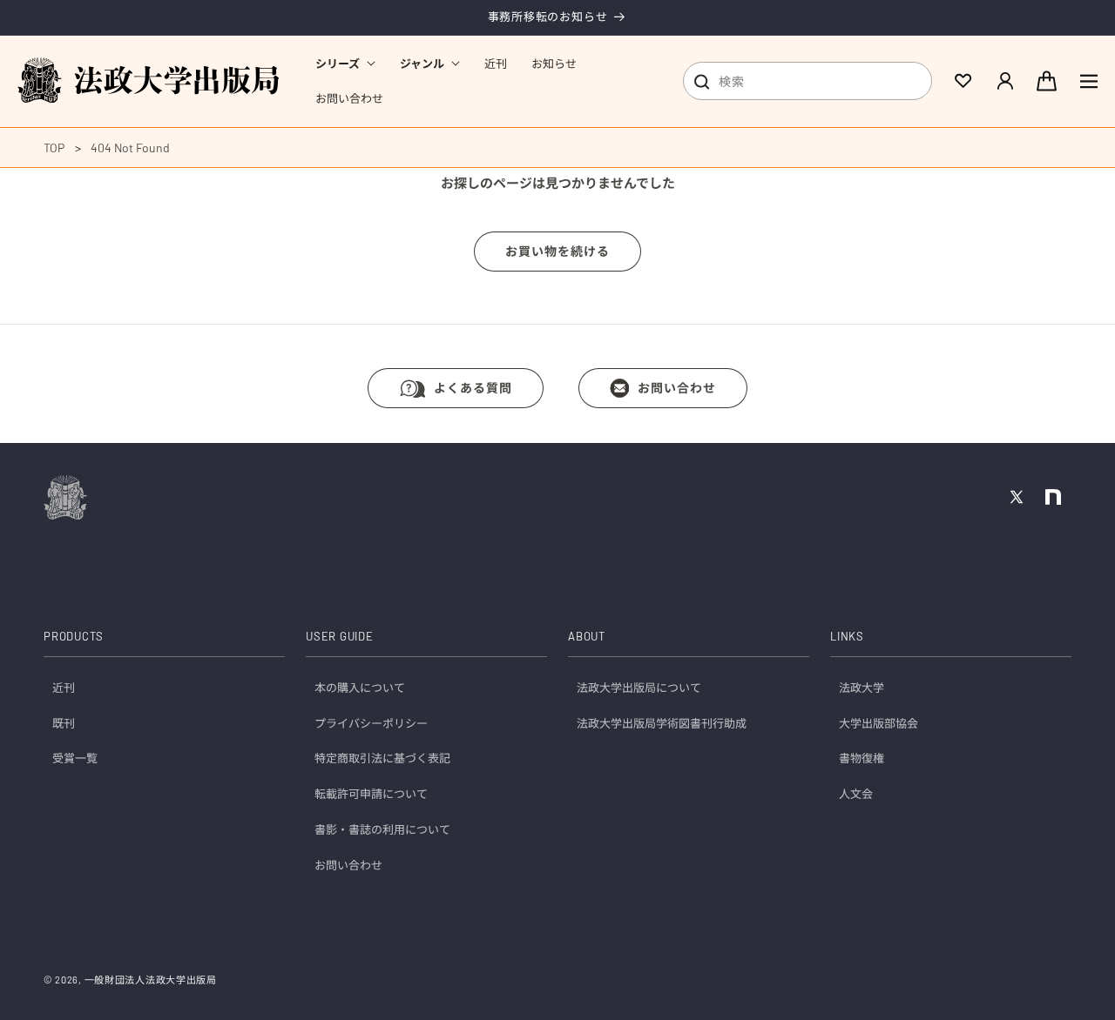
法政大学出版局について (639, 688)
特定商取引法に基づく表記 (382, 759)
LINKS (847, 637)
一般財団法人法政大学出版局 (150, 979)
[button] (345, 64)
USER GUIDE (340, 637)
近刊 (63, 688)
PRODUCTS (74, 637)
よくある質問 (473, 387)
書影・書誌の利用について (382, 830)
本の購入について (359, 688)
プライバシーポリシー (371, 723)
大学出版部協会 (878, 723)
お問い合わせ (677, 387)
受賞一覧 (75, 759)
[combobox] (807, 81)
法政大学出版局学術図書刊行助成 (662, 723)
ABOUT (586, 637)
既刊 (63, 723)
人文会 (856, 795)
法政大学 (861, 688)
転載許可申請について (371, 795)
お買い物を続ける (557, 251)
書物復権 (861, 759)
